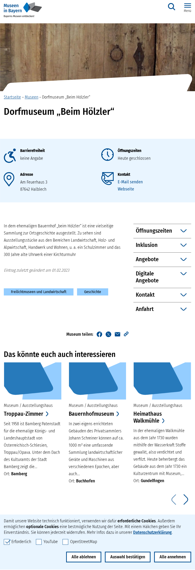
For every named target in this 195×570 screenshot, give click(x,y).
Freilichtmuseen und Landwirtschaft (38, 292)
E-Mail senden (130, 182)
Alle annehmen (173, 557)
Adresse (26, 174)
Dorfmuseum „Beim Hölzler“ (66, 97)
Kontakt (124, 174)
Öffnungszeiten (129, 150)
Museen (31, 97)
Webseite (126, 189)
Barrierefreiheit (32, 150)
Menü (187, 11)
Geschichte (92, 292)
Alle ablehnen (84, 557)
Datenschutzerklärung (152, 532)
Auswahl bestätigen (127, 557)
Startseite (12, 97)
